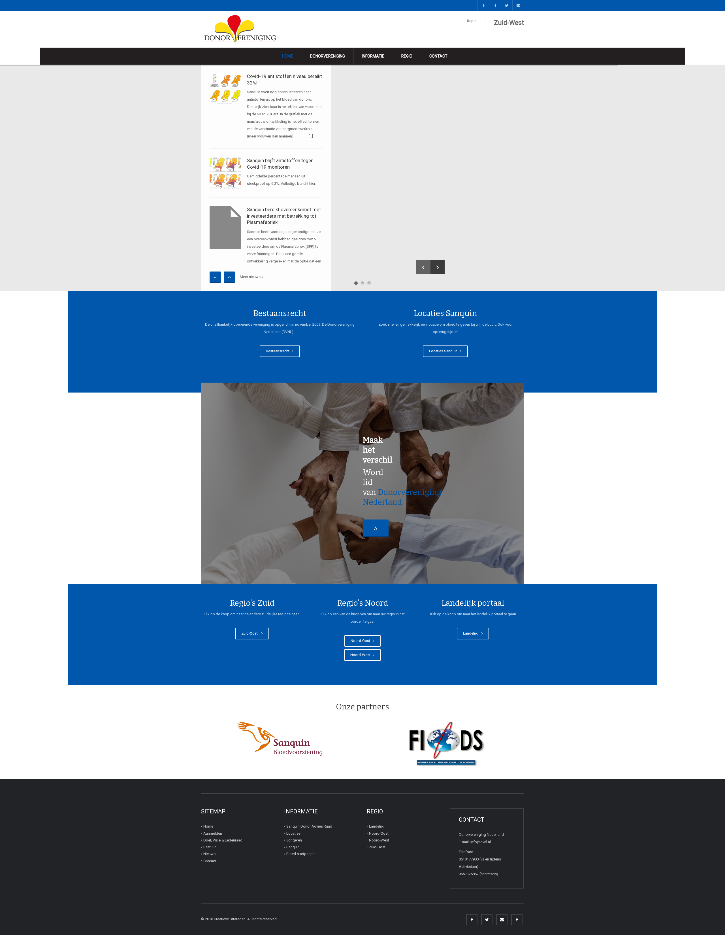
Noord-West (361, 655)
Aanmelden (212, 833)
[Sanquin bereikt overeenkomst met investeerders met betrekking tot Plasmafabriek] (225, 227)
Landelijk (471, 633)
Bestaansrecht (278, 351)
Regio (406, 56)
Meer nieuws (251, 277)
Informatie (373, 56)
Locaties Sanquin (444, 351)
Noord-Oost (361, 641)
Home (287, 56)
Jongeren (294, 840)
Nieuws (209, 854)
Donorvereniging (327, 56)
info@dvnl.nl (480, 842)
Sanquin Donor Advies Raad (309, 826)
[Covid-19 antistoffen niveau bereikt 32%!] (225, 89)
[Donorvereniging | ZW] (241, 29)
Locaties (293, 833)
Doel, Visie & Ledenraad (222, 840)
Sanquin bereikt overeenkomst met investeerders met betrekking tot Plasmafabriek (284, 216)
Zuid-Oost (250, 633)
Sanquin (293, 847)
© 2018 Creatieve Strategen (223, 919)
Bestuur (209, 847)
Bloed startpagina (300, 854)
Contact (438, 56)
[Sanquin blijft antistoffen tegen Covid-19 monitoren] (225, 173)
